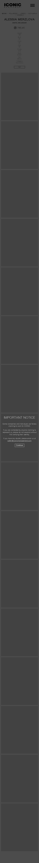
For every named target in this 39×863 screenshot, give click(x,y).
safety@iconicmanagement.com (19, 441)
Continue (19, 445)
